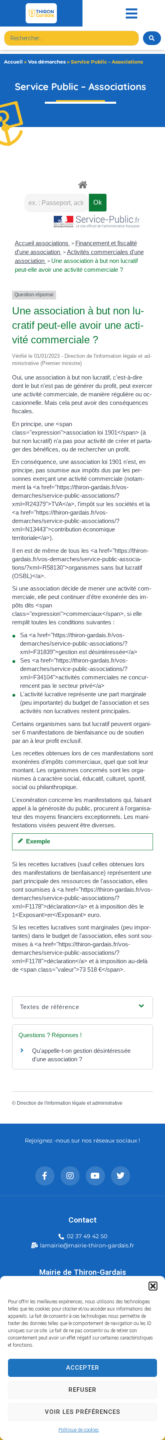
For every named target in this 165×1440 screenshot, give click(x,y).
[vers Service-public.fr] (97, 222)
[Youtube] (95, 1176)
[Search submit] (152, 38)
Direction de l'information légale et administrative (70, 1103)
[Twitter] (120, 1176)
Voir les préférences (82, 1411)
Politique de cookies (78, 1430)
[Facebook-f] (44, 1176)
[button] (153, 1286)
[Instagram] (70, 1176)
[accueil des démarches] (82, 184)
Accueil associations (42, 243)
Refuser (82, 1389)
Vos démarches (47, 62)
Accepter (82, 1367)
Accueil (13, 62)
